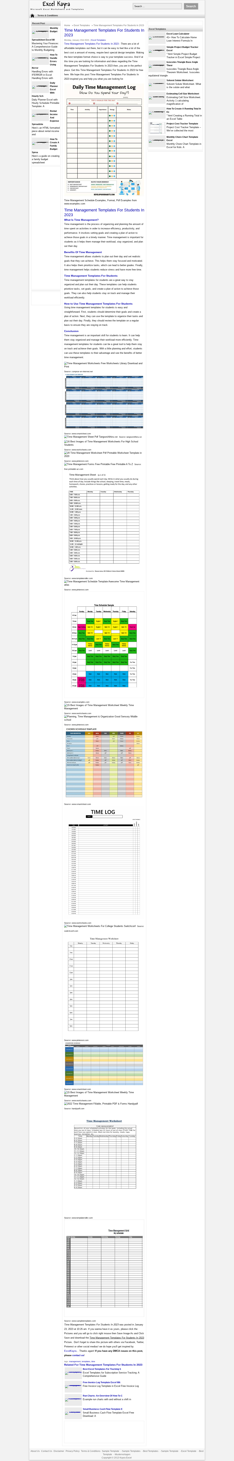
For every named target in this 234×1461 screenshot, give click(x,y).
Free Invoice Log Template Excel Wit (101, 1382)
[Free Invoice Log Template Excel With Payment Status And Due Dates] (73, 1385)
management (75, 1361)
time (93, 1361)
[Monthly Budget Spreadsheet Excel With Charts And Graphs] (40, 30)
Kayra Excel (126, 1457)
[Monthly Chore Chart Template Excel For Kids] (157, 139)
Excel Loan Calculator (178, 34)
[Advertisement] (46, 230)
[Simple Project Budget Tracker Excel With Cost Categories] (157, 49)
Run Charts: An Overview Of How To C (102, 1395)
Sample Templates (131, 1451)
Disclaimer (59, 1451)
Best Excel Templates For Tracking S (102, 1369)
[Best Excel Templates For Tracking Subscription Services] (73, 1371)
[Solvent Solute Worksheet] (157, 83)
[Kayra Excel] (56, 10)
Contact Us (46, 1451)
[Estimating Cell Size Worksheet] (157, 96)
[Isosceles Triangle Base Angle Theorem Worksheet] (157, 64)
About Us (35, 1451)
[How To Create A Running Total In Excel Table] (157, 111)
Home (67, 25)
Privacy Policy (73, 1451)
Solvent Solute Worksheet (180, 80)
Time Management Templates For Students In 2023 (91, 43)
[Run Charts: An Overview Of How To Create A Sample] (73, 1398)
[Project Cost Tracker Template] (157, 132)
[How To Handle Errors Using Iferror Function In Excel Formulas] (40, 57)
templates (86, 1361)
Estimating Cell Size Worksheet (183, 93)
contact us (78, 1355)
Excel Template (188, 1451)
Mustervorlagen (122, 1454)
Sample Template (110, 1451)
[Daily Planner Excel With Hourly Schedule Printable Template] (40, 85)
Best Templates (150, 1451)
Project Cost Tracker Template (182, 123)
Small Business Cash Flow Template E (102, 1409)
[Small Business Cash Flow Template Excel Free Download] (73, 1411)
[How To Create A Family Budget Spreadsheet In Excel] (40, 142)
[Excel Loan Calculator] (157, 36)
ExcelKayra (70, 1351)
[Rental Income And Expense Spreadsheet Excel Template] (40, 113)
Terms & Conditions (47, 15)
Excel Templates (82, 25)
